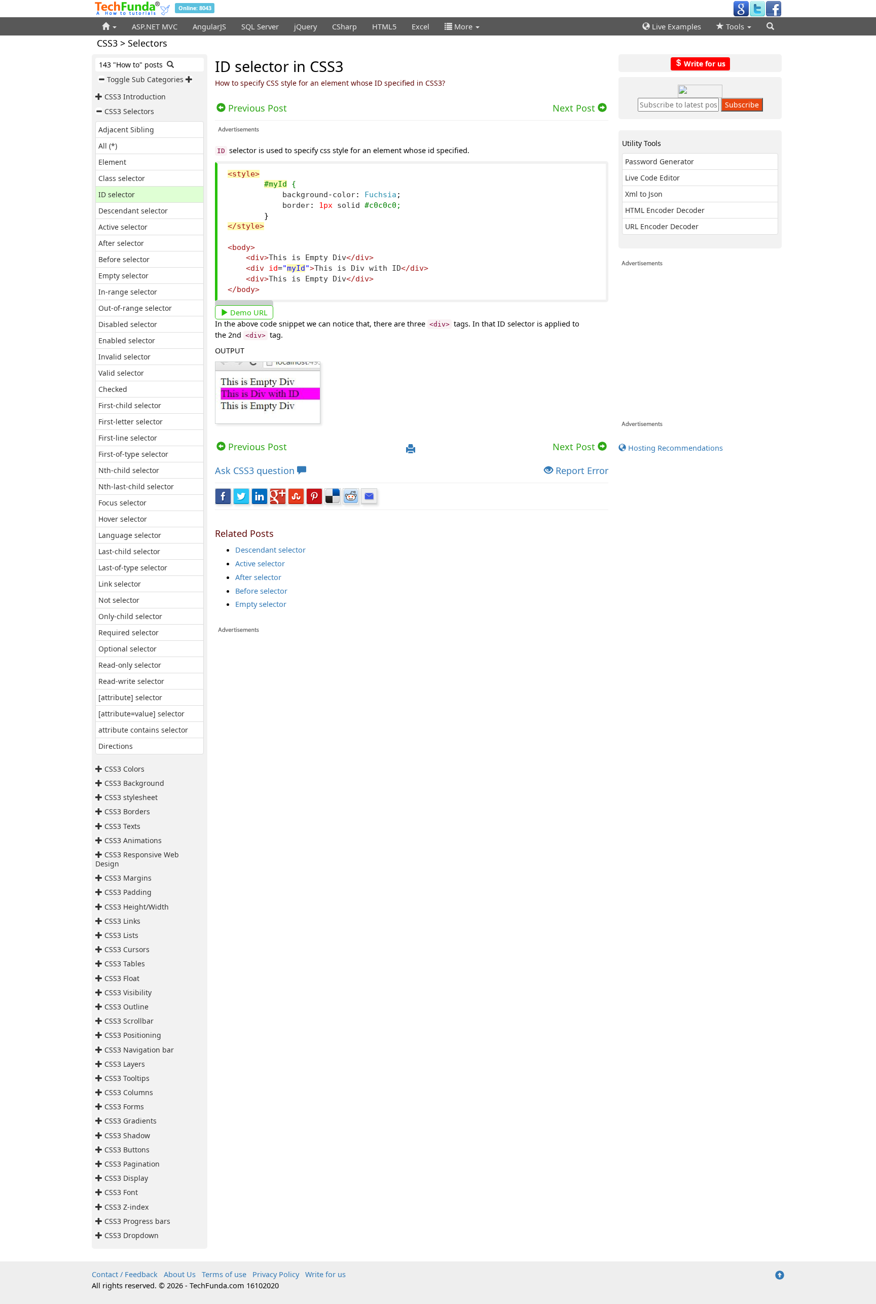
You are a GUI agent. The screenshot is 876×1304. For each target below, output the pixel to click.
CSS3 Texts (122, 826)
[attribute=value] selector (141, 713)
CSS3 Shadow (127, 1135)
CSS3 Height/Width (136, 907)
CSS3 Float (121, 978)
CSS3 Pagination (132, 1164)
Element (112, 162)
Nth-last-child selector (136, 486)
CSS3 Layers (124, 1064)
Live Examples (675, 26)
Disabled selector (127, 324)
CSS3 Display (126, 1178)
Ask (255, 470)
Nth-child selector (128, 470)
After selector (121, 243)
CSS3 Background (134, 783)
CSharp (344, 26)
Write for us (703, 63)
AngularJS (209, 26)
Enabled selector (126, 340)
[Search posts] (170, 64)
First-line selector (127, 438)
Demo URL (248, 312)
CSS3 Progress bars (137, 1221)
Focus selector (122, 503)
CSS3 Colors (124, 769)
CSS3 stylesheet (131, 797)
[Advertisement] (412, 763)
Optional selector (127, 649)
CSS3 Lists (121, 935)
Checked (112, 389)
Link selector (119, 584)
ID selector (116, 194)
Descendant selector (133, 210)
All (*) (107, 146)
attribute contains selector (143, 730)
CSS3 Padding (128, 892)
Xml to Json (644, 194)
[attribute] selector (130, 697)
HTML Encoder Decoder (665, 210)
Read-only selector (129, 665)
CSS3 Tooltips (127, 1078)
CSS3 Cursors (127, 949)
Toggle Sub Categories (145, 79)
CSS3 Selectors (129, 111)
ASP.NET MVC (154, 26)
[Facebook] (773, 8)
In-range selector (127, 292)
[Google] (741, 8)
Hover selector (122, 519)
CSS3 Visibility (128, 992)
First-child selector (129, 405)
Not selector (118, 600)
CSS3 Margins (128, 878)
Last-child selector (129, 551)
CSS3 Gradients (130, 1121)
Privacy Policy (275, 1274)
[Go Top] (779, 1276)
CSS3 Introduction (135, 96)
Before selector (124, 259)
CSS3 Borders (127, 811)
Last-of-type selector (132, 567)
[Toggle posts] (99, 96)
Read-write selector (131, 681)
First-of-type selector (133, 454)
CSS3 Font (121, 1192)
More (463, 26)
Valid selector (121, 373)
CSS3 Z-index (126, 1207)
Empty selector (123, 275)
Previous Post (256, 447)
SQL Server (260, 26)
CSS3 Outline (126, 1006)
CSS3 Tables (124, 963)
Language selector (129, 535)
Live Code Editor (652, 178)
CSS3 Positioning (132, 1035)
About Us (180, 1274)
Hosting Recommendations (674, 448)
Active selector (123, 227)
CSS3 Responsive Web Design (137, 859)
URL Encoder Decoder (662, 226)
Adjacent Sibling (126, 129)
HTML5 (384, 26)
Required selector (128, 632)
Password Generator (659, 161)
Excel (420, 26)
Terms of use (224, 1274)
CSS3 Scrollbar (129, 1021)
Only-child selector (130, 616)
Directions (115, 746)
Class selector (121, 178)
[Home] (109, 26)
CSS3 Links (122, 921)
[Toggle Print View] (410, 449)
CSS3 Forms (124, 1106)
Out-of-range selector (135, 308)
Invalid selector (124, 356)
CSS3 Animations (133, 840)
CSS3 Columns (128, 1092)
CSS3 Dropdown (131, 1235)
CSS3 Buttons (127, 1149)
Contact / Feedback (125, 1274)
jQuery (305, 26)
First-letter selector (130, 421)
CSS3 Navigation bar (139, 1050)
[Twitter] (757, 8)
